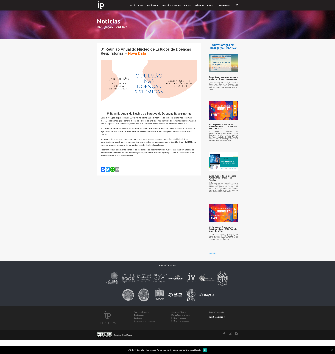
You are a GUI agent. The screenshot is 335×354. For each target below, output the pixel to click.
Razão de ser (136, 5)
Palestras (199, 5)
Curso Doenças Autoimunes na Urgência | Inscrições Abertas (223, 78)
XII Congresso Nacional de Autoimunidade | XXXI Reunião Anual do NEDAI (223, 126)
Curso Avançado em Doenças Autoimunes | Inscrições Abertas (222, 178)
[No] (331, 350)
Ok (205, 350)
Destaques (224, 5)
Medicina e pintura (171, 5)
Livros (210, 5)
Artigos (187, 5)
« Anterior (213, 253)
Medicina (151, 5)
